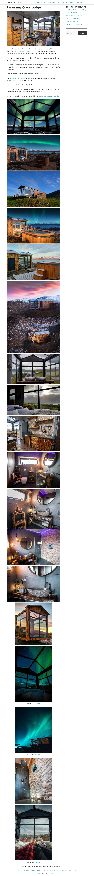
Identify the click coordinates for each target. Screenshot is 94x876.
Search (82, 33)
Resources (70, 2)
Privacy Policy (63, 870)
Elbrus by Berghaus (72, 18)
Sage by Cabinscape (73, 21)
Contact (56, 870)
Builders (51, 2)
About (51, 870)
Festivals (60, 2)
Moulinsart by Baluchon (74, 24)
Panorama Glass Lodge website (48, 96)
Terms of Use (72, 870)
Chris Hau (36, 703)
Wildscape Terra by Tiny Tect (75, 15)
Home (20, 870)
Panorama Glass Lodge (29, 49)
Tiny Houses (41, 2)
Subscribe (79, 2)
